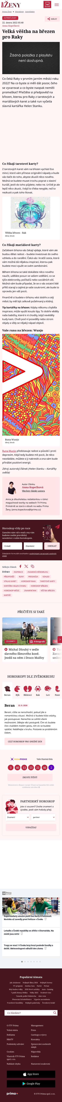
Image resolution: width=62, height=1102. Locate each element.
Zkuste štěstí (30, 777)
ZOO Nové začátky (32, 989)
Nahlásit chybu (13, 1063)
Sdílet (51, 20)
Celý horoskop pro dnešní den (25, 741)
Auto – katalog (47, 989)
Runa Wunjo (9, 451)
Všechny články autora (33, 490)
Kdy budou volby (16, 989)
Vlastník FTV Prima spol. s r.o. (16, 1058)
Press (33, 1030)
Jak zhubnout (15, 982)
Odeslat (52, 546)
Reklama (11, 1034)
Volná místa (12, 1030)
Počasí (46, 986)
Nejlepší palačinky (32, 1003)
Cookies (10, 1051)
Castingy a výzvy (38, 1034)
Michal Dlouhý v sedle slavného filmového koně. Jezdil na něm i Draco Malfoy (24, 653)
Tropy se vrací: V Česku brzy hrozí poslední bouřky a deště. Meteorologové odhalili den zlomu (28, 947)
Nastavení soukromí (40, 1063)
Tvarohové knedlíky (15, 1003)
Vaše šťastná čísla (45, 759)
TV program (18, 986)
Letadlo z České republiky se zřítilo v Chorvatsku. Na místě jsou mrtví (29, 932)
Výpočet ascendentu (42, 999)
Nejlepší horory (46, 982)
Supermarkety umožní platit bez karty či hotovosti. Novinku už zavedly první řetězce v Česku (28, 918)
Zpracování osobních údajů (41, 1045)
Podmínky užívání (15, 1044)
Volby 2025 (34, 992)
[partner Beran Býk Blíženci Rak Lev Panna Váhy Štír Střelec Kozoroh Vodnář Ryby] (43, 817)
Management (37, 1025)
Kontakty (35, 1039)
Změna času (30, 986)
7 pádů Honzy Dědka (19, 992)
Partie (39, 986)
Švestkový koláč (48, 1003)
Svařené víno (45, 992)
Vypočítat (31, 827)
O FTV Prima (13, 1025)
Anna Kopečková (10, 25)
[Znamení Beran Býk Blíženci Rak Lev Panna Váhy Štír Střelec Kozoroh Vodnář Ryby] (33, 546)
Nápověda (35, 1051)
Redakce (35, 1056)
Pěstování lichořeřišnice (22, 999)
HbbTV (10, 1039)
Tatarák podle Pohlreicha (26, 996)
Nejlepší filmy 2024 (30, 982)
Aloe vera (42, 996)
